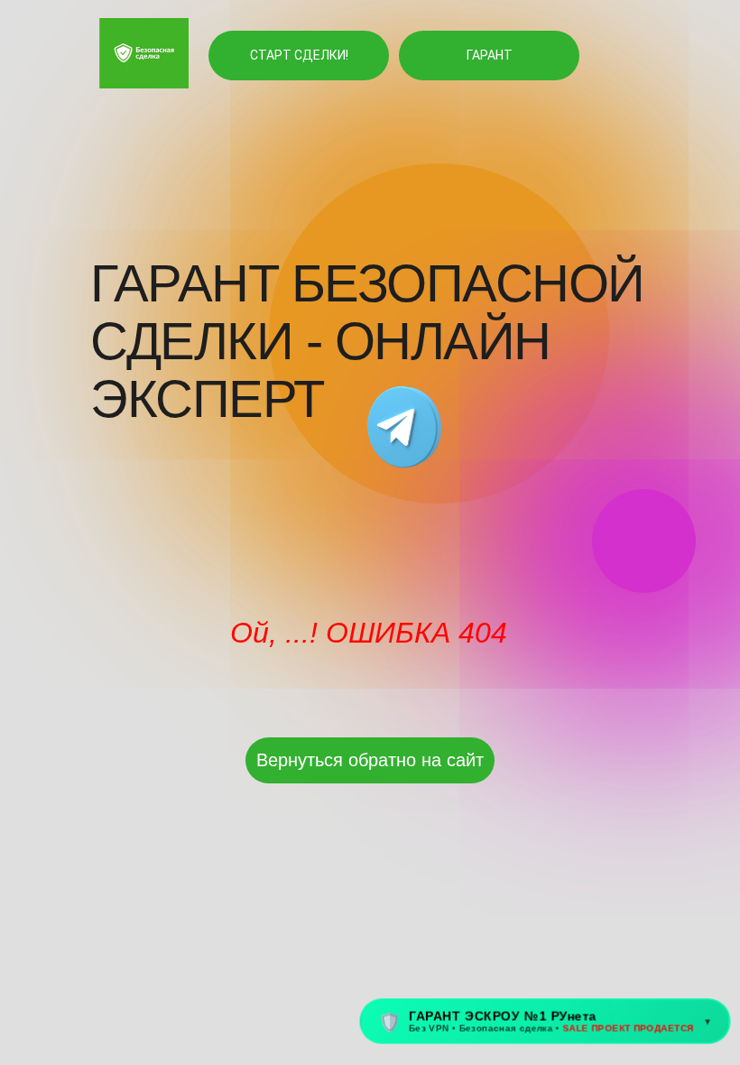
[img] (404, 429)
